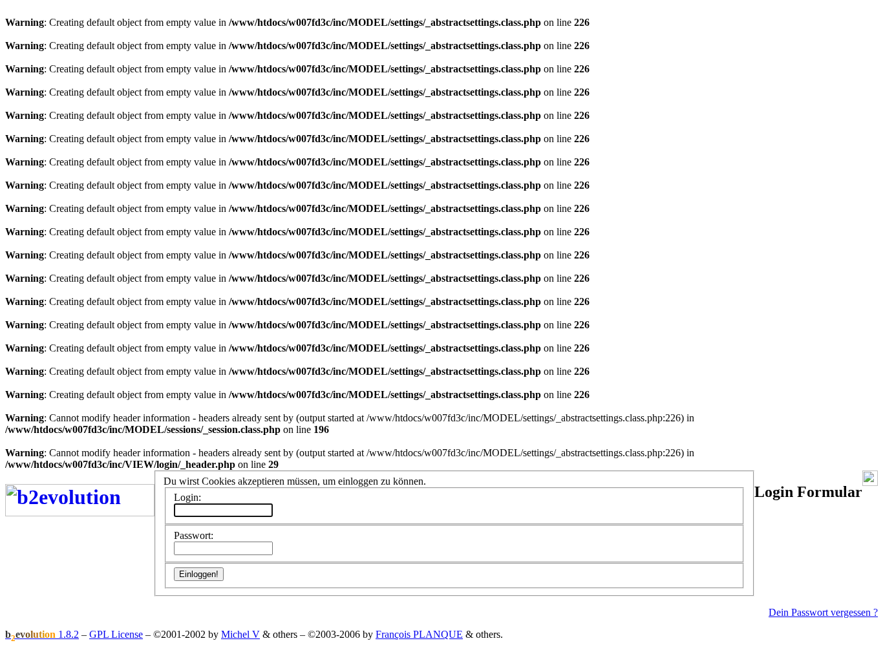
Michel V (240, 634)
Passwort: (193, 535)
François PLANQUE (419, 634)
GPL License (116, 634)
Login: (187, 497)
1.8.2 (42, 634)
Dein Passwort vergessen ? (823, 612)
